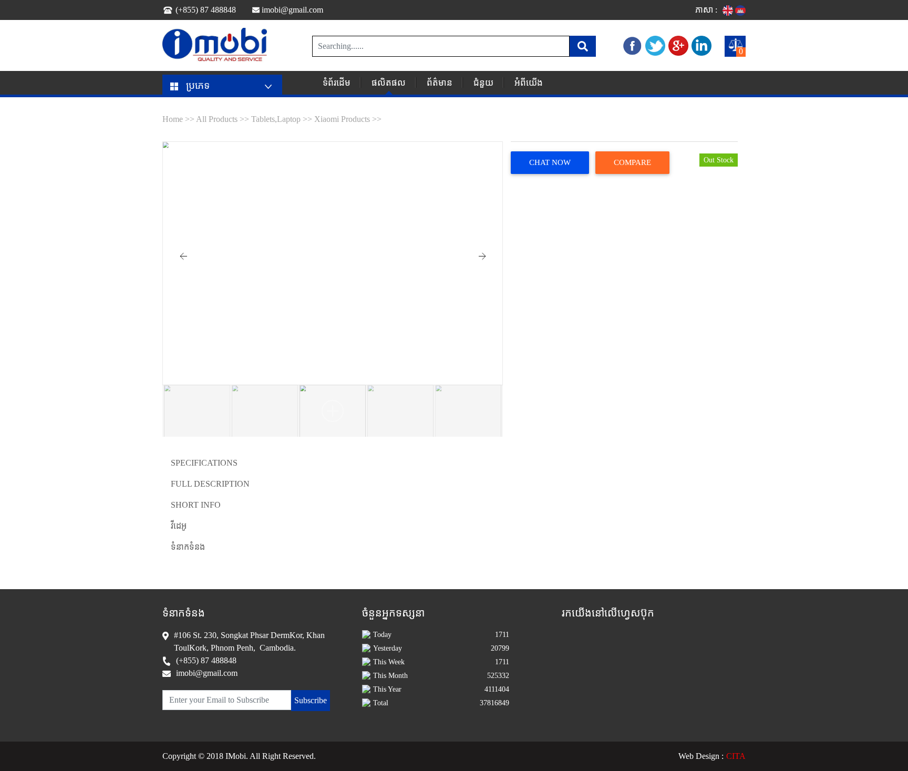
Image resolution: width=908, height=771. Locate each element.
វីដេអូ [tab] (179, 525)
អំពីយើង (528, 83)
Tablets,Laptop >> (281, 119)
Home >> (179, 119)
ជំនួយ (483, 83)
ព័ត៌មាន (439, 83)
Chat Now (550, 162)
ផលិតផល (389, 83)
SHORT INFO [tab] (196, 504)
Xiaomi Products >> (347, 119)
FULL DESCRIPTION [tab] (210, 483)
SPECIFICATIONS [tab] (204, 462)
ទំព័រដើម (336, 83)
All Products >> (223, 119)
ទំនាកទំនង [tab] (188, 546)
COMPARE (632, 162)
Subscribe (310, 700)
